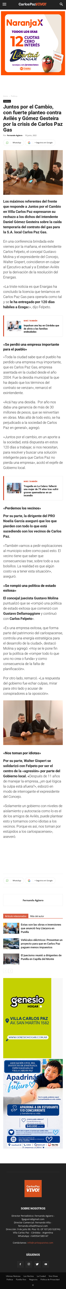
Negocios (33, 1279)
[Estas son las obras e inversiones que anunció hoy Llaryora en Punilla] (11, 928)
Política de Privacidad (50, 1279)
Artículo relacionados (15, 916)
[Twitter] (37, 1264)
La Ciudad (41, 1276)
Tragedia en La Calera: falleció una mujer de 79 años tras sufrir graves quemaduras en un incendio (41, 491)
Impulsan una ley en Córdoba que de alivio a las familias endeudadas (41, 328)
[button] (61, 4)
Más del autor (37, 916)
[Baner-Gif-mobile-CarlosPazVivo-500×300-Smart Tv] (27, 1057)
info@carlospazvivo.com (40, 1242)
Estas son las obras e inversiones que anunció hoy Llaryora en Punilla (41, 928)
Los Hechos (29, 1276)
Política (14, 96)
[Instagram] (29, 1264)
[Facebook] (20, 1264)
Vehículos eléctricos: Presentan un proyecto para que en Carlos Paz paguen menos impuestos (41, 943)
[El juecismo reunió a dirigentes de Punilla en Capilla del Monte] (11, 959)
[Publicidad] (33, 43)
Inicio (5, 96)
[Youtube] (46, 1264)
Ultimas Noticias (13, 1276)
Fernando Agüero (14, 135)
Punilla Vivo (21, 1279)
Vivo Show (53, 1276)
